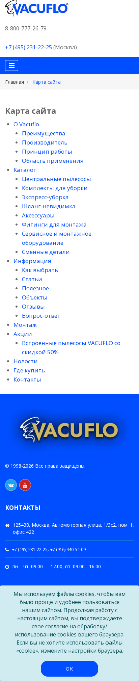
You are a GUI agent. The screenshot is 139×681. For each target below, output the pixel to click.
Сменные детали (46, 252)
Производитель (44, 142)
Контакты (27, 379)
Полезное (35, 288)
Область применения (53, 160)
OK (69, 668)
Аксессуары (38, 215)
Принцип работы (47, 151)
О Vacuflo (26, 124)
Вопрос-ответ (41, 315)
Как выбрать (40, 270)
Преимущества (43, 133)
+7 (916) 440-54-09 (68, 549)
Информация (32, 261)
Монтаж (25, 325)
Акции (22, 334)
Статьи (32, 279)
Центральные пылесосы (56, 179)
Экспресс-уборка (45, 197)
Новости (25, 361)
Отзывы (33, 306)
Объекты (35, 297)
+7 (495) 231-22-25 (28, 47)
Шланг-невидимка (49, 206)
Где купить (29, 370)
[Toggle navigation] (11, 65)
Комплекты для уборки (55, 188)
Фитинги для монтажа (54, 224)
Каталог (24, 170)
